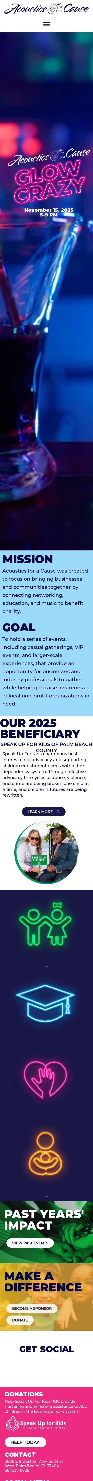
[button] (46, 24)
